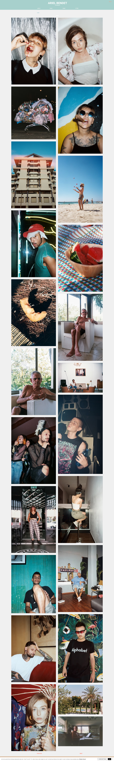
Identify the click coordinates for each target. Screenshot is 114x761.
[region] (38, 8)
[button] (110, 1)
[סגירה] (112, 759)
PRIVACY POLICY (82, 759)
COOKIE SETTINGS (102, 759)
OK (109, 759)
